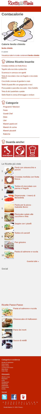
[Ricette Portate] (32, 151)
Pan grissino (20, 242)
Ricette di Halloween (7, 362)
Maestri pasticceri (10, 124)
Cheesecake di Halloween (25, 319)
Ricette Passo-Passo (12, 305)
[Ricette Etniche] (20, 151)
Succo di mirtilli (20, 340)
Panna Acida (5, 387)
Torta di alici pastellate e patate (13, 91)
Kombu (4, 389)
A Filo (3, 380)
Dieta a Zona (5, 366)
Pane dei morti (19, 330)
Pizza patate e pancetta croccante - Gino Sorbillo (20, 88)
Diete (5, 117)
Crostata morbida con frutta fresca (14, 66)
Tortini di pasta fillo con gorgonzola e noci (17, 85)
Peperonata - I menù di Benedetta (25, 196)
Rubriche (6, 134)
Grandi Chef (8, 114)
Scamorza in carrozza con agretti (14, 73)
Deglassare (5, 385)
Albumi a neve (6, 377)
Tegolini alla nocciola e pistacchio (14, 69)
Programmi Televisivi (11, 107)
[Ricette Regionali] (7, 151)
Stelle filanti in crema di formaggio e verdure (18, 95)
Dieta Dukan (5, 364)
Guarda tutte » (33, 261)
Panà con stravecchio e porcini (25, 168)
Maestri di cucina (10, 127)
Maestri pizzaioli (9, 131)
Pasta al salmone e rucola (26, 252)
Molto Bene (5, 369)
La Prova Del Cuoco (7, 367)
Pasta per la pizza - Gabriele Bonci (23, 206)
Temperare (5, 384)
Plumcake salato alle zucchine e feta (24, 215)
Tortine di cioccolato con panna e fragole (25, 187)
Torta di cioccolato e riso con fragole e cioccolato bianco (20, 77)
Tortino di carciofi (22, 233)
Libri (5, 120)
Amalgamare (5, 382)
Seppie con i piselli (23, 223)
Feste (5, 110)
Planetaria (4, 378)
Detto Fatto (5, 371)
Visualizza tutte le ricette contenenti (20, 55)
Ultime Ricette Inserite (20, 61)
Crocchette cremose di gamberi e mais (16, 81)
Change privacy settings (30, 407)
